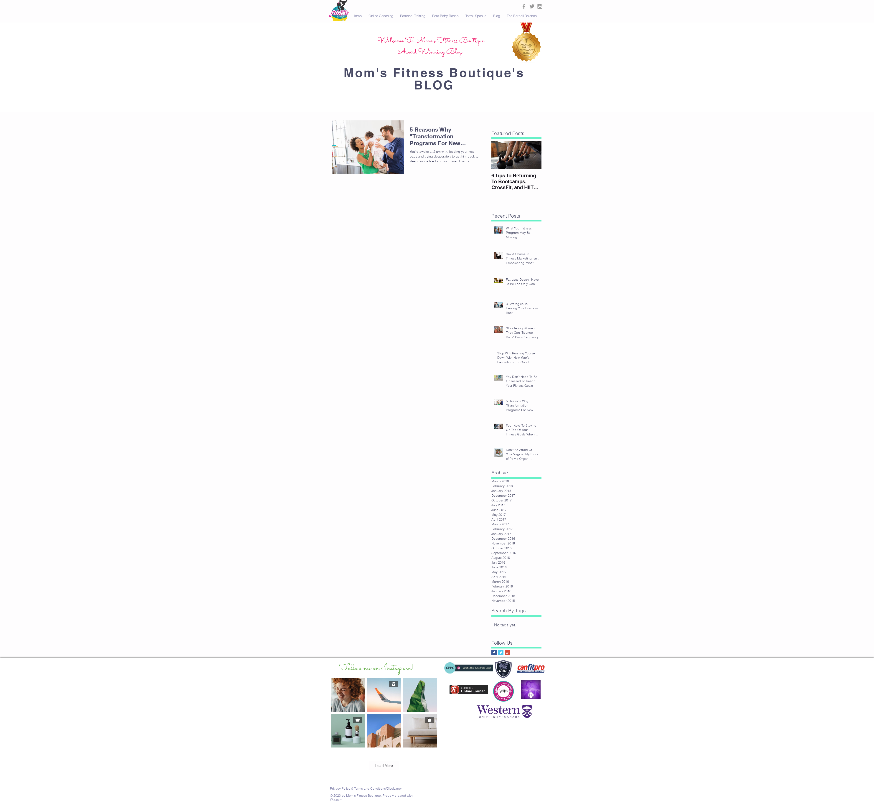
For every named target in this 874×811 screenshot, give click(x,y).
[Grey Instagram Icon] (539, 6)
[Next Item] (534, 154)
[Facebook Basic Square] (494, 652)
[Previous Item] (499, 154)
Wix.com (336, 800)
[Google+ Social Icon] (507, 652)
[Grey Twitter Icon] (531, 6)
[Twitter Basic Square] (500, 652)
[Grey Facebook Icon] (524, 6)
